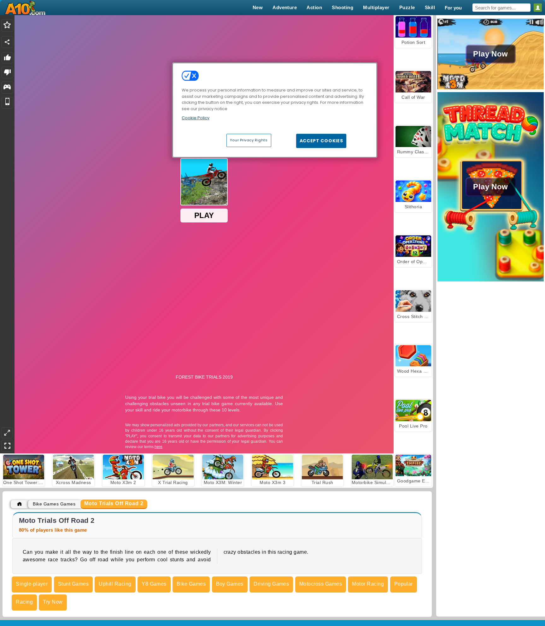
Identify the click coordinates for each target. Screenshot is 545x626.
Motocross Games (320, 584)
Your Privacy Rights (249, 140)
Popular (403, 584)
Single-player (32, 584)
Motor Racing (368, 584)
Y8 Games (154, 584)
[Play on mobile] (7, 103)
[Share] (7, 42)
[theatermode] (7, 432)
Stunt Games (73, 584)
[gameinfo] (7, 87)
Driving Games (271, 584)
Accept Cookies (321, 141)
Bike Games (191, 584)
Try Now (52, 602)
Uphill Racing (115, 584)
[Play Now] (490, 88)
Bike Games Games (54, 503)
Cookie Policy (195, 118)
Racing (24, 602)
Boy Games (229, 584)
